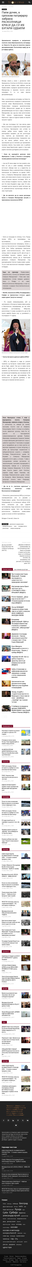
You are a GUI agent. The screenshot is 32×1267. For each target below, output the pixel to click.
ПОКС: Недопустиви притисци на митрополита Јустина (10, 777)
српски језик (20, 1241)
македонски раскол (7, 526)
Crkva (4, 1203)
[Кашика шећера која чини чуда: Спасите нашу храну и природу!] (25, 841)
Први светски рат (8, 1209)
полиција (12, 1236)
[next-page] (6, 717)
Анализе (5, 1260)
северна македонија (15, 528)
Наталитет (8, 1262)
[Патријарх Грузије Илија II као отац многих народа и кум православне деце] (25, 943)
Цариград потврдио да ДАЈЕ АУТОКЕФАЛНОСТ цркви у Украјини (11, 957)
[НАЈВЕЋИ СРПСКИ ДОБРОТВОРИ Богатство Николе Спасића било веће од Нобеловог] (25, 752)
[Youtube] (16, 1125)
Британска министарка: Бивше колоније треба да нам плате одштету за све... (11, 922)
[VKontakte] (27, 1120)
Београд (23, 1203)
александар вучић (11, 1215)
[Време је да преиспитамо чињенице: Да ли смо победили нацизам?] (25, 995)
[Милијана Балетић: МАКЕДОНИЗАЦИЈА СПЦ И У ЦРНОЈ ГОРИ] (25, 1005)
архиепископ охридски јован (17, 524)
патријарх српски (22, 526)
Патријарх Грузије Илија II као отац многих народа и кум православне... (10, 942)
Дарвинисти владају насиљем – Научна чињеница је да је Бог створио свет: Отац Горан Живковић (19, 638)
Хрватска (22, 1213)
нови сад (6, 1236)
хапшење (19, 1244)
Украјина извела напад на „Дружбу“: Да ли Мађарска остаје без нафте (10, 831)
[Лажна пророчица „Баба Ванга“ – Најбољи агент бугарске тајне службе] (25, 894)
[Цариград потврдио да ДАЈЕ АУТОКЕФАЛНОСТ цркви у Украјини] (25, 958)
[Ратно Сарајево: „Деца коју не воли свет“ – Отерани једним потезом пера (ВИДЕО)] (6, 599)
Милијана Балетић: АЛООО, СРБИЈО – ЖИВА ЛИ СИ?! (16, 1167)
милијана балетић (9, 1233)
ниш (24, 1233)
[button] (3, 2)
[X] (7, 35)
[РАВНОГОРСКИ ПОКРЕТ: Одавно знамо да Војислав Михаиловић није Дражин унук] (25, 787)
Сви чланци (23, 1262)
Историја (24, 1258)
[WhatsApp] (16, 35)
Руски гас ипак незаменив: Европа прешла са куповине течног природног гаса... (10, 803)
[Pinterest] (12, 35)
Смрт (23, 1209)
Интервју (11, 6)
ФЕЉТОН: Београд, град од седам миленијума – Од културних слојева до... (10, 903)
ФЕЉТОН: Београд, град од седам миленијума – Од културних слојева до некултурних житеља (16, 1189)
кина (24, 1224)
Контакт (12, 1256)
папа (15, 526)
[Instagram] (8, 1120)
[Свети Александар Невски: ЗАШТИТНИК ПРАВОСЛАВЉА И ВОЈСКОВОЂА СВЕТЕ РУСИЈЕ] (25, 979)
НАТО (21, 1206)
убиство (5, 1244)
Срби (5, 1212)
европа (19, 1221)
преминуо (6, 1239)
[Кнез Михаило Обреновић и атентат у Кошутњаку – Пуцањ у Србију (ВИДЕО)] (6, 648)
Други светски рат (8, 1206)
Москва (16, 1206)
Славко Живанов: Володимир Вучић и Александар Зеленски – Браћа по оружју (11, 866)
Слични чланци (7, 569)
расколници (5, 528)
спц (16, 1239)
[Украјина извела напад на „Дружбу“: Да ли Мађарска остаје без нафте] (25, 832)
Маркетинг (16, 1262)
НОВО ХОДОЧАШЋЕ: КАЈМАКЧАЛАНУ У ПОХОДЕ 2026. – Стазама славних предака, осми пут (14, 1152)
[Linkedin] (13, 1120)
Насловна (4, 6)
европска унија (6, 1224)
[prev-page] (3, 717)
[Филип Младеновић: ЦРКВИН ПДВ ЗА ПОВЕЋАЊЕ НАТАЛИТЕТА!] (25, 1014)
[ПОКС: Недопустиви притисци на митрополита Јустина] (25, 778)
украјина (12, 1244)
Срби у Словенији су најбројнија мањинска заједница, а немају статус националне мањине (19, 673)
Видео (19, 1258)
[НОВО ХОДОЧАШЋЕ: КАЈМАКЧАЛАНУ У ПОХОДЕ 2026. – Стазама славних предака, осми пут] (25, 856)
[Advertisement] (16, 219)
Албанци (15, 1203)
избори (13, 1224)
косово (14, 1227)
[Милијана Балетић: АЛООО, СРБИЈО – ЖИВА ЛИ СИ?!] (25, 877)
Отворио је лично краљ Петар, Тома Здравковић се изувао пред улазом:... (10, 741)
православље (20, 1236)
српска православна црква (9, 1241)
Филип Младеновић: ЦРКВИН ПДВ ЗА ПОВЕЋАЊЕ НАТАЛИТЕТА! (11, 1013)
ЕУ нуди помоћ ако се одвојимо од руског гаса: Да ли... (10, 822)
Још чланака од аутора (21, 569)
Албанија (9, 1203)
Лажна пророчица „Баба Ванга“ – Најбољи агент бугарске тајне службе (9, 894)
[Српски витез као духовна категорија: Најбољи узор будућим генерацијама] (6, 684)
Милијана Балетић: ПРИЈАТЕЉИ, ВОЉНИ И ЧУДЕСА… (9, 912)
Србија (13, 1212)
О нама (6, 1256)
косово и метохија (11, 1230)
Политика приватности (10, 1258)
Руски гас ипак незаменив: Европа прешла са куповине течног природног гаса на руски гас (15, 1175)
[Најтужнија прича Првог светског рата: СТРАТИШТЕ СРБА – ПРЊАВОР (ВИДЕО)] (6, 588)
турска (25, 1241)
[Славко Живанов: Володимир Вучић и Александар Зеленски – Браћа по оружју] (25, 867)
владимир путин (21, 1218)
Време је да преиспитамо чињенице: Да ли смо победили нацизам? (9, 994)
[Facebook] (3, 35)
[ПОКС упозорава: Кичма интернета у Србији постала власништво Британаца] (25, 768)
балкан (4, 1218)
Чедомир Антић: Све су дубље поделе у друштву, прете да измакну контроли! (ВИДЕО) (20, 661)
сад (12, 1239)
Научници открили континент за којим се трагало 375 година (11, 732)
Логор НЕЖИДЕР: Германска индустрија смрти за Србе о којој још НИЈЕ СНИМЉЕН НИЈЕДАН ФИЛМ (21, 611)
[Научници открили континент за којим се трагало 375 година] (25, 733)
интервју (19, 1224)
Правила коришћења (20, 1256)
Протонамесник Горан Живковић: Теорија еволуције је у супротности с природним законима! (20, 578)
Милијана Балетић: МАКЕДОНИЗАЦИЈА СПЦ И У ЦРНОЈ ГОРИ (10, 1004)
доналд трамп (11, 1221)
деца (4, 1221)
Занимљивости (24, 1260)
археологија (24, 1216)
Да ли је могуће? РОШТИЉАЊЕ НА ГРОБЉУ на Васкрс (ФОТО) (8, 547)
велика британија (11, 1218)
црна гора (7, 1247)
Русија (18, 1209)
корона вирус (6, 1227)
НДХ (25, 1206)
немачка (19, 1233)
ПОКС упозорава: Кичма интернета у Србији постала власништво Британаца (10, 767)
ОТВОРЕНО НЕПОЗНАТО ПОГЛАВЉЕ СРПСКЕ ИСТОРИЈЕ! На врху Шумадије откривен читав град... (10, 1090)
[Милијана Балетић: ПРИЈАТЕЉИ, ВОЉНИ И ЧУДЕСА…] (25, 913)
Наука (16, 1260)
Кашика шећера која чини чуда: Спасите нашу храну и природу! (10, 840)
